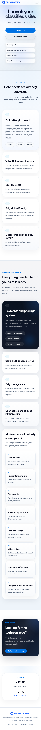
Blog (16, 724)
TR (36, 2)
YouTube (29, 720)
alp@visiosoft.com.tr (21, 696)
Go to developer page (16, 651)
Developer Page (20, 36)
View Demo (20, 30)
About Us (10, 724)
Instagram (22, 720)
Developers (23, 724)
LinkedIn (14, 720)
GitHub (31, 724)
